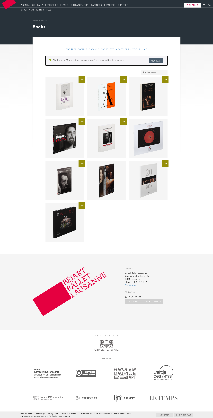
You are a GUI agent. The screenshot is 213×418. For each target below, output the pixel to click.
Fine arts (71, 49)
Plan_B (64, 5)
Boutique (109, 5)
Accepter (164, 415)
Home (35, 21)
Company (37, 5)
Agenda (25, 5)
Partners (96, 5)
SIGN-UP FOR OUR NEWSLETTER (143, 302)
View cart (156, 61)
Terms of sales (43, 10)
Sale (144, 49)
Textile (136, 49)
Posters (82, 49)
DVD (112, 49)
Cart (31, 10)
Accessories (123, 49)
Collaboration (80, 5)
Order (24, 10)
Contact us (130, 285)
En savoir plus (183, 415)
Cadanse (94, 49)
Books (104, 49)
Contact (123, 5)
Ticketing (192, 5)
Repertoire (51, 5)
